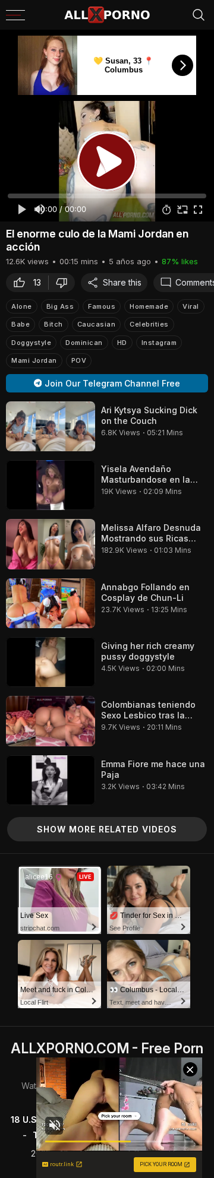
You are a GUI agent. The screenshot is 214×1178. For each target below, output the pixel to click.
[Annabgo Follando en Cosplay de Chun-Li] (50, 603)
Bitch (53, 324)
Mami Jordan (34, 360)
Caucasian (96, 324)
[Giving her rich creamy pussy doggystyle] (50, 662)
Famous (101, 306)
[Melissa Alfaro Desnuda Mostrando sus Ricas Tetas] (50, 544)
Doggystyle (31, 342)
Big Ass (60, 306)
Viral (190, 306)
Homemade (149, 306)
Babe (20, 324)
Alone (21, 306)
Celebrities (149, 324)
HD (122, 342)
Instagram (159, 342)
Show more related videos (107, 829)
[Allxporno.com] (107, 15)
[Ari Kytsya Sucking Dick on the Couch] (50, 426)
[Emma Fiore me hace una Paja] (50, 780)
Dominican (84, 342)
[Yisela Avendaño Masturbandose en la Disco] (50, 485)
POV (79, 360)
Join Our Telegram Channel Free (112, 383)
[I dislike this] (65, 282)
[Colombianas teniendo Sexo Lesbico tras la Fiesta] (50, 721)
